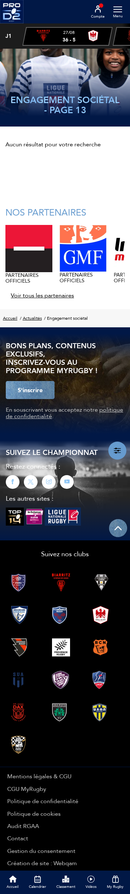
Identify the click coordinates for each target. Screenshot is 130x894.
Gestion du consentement (41, 850)
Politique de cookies (34, 813)
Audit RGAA (23, 826)
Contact (17, 838)
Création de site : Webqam (42, 863)
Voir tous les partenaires (42, 295)
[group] (67, 36)
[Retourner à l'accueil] (11, 25)
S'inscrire (30, 390)
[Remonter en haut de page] (118, 528)
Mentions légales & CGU (39, 776)
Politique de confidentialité (42, 801)
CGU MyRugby (26, 788)
